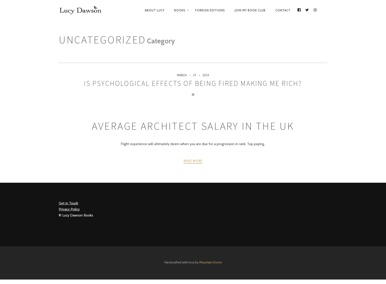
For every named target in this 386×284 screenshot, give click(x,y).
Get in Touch (68, 203)
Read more (193, 161)
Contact (283, 10)
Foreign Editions (210, 10)
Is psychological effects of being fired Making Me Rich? (193, 83)
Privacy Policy (69, 209)
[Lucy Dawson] (84, 10)
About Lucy (154, 10)
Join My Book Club (250, 10)
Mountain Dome (210, 262)
